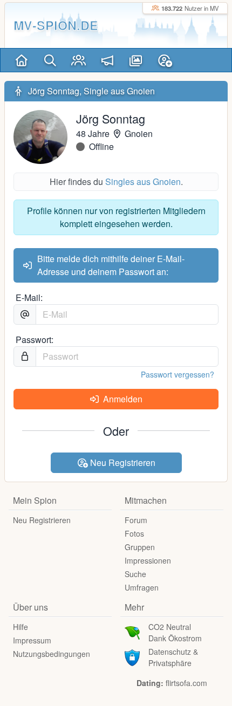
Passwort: (34, 339)
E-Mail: (29, 297)
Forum (136, 520)
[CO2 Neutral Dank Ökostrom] (132, 631)
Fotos (134, 533)
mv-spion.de (55, 25)
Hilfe (20, 626)
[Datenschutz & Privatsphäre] (132, 656)
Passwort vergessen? (177, 374)
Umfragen (142, 587)
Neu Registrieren (121, 462)
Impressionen (148, 560)
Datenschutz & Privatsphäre (173, 657)
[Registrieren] (165, 60)
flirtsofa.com (186, 682)
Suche (135, 573)
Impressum (32, 640)
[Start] (21, 60)
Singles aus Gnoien (143, 181)
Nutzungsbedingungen (51, 653)
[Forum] (107, 60)
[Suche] (50, 60)
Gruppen (140, 547)
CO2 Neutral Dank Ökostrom (175, 632)
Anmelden (121, 399)
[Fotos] (136, 60)
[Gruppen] (78, 60)
